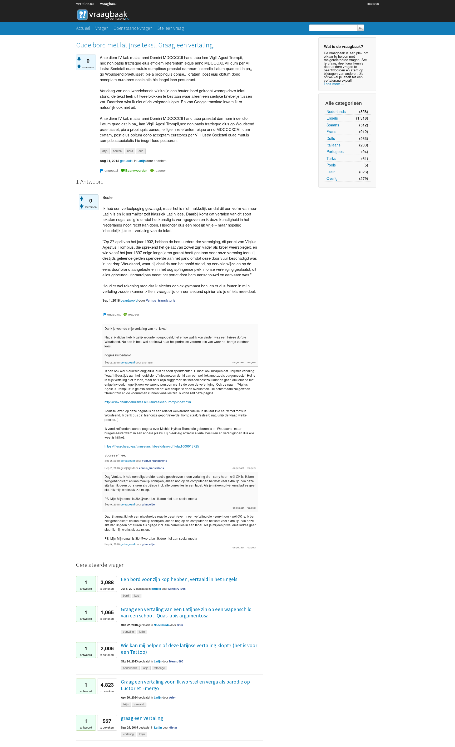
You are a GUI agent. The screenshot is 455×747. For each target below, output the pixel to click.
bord (130, 151)
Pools (331, 165)
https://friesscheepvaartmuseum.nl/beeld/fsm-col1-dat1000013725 (152, 446)
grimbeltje (148, 504)
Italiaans (333, 145)
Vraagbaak (108, 3)
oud (141, 151)
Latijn (331, 171)
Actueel (83, 28)
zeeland (139, 704)
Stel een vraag (170, 28)
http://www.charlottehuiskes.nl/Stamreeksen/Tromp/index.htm (148, 402)
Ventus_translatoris (160, 300)
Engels (332, 118)
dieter (173, 727)
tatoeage (159, 668)
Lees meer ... (334, 83)
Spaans (333, 124)
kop (136, 595)
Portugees (335, 151)
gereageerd (128, 362)
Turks (331, 158)
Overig (332, 178)
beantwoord (129, 300)
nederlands (130, 668)
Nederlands (336, 111)
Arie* (172, 697)
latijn (104, 151)
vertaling (128, 631)
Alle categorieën (343, 103)
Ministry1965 (177, 589)
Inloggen (373, 4)
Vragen (101, 28)
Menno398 (176, 661)
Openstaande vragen (132, 28)
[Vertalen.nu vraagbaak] (104, 14)
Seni (180, 625)
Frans (331, 131)
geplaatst (126, 160)
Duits (331, 138)
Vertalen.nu (85, 3)
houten (117, 151)
